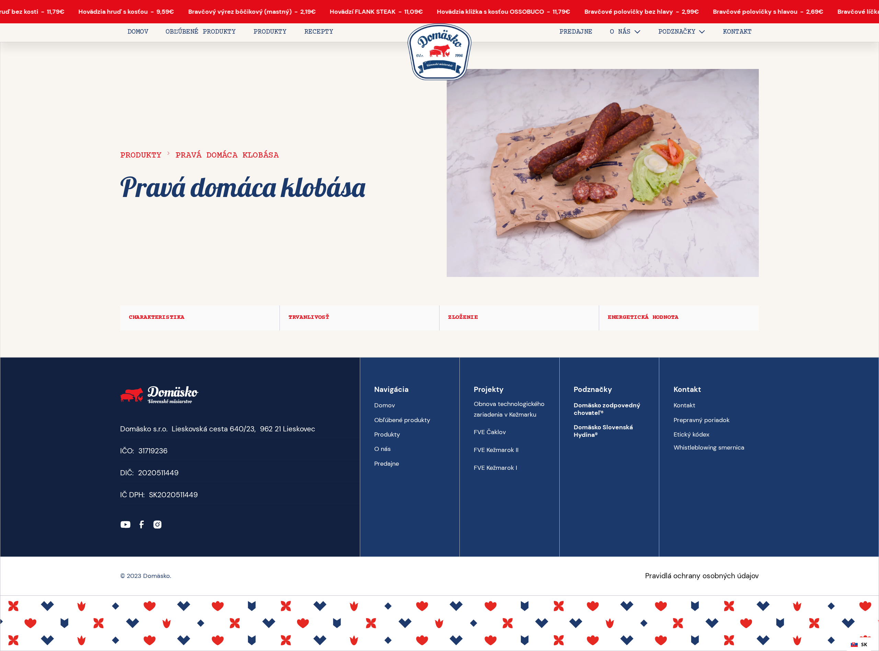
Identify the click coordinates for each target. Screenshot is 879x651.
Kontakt (684, 405)
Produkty (140, 156)
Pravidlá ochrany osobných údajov (702, 575)
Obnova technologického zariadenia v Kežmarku (509, 409)
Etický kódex (691, 434)
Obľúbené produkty (402, 420)
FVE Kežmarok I (495, 468)
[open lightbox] (603, 173)
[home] (439, 52)
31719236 (153, 450)
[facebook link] (141, 524)
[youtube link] (125, 524)
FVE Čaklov (490, 432)
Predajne (386, 464)
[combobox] (859, 644)
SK (864, 644)
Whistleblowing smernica (709, 447)
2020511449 (158, 472)
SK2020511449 (173, 494)
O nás (382, 449)
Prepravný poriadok (702, 420)
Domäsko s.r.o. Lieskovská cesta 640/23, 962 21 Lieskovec (217, 429)
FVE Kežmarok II (496, 450)
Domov (384, 405)
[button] (625, 32)
